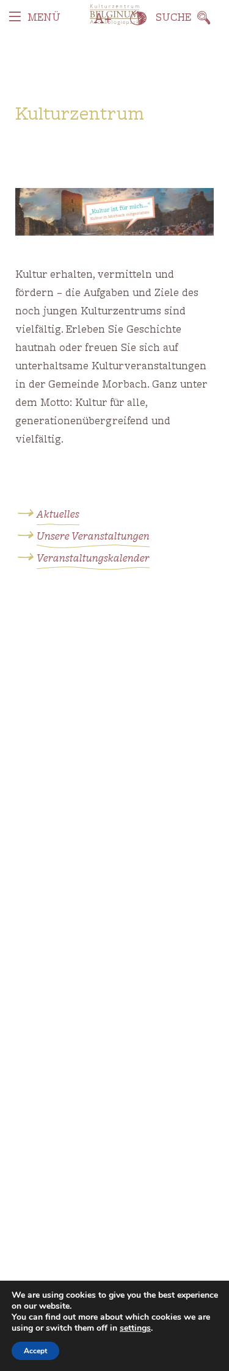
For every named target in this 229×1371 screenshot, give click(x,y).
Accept (35, 1351)
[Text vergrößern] (103, 18)
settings (135, 1328)
